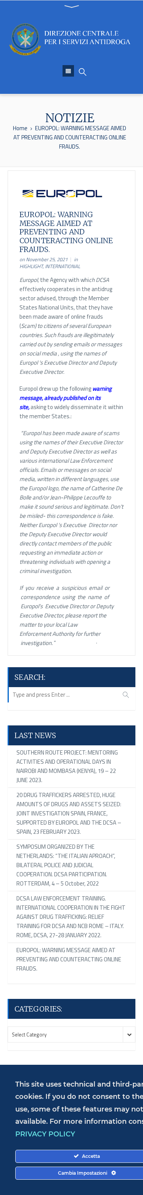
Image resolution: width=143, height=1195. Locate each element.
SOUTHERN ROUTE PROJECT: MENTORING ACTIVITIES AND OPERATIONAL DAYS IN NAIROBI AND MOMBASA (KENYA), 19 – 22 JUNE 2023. (67, 766)
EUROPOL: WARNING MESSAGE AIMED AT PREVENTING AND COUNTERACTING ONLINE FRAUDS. (68, 959)
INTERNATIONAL (62, 266)
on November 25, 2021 (43, 259)
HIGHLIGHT (31, 266)
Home (20, 128)
